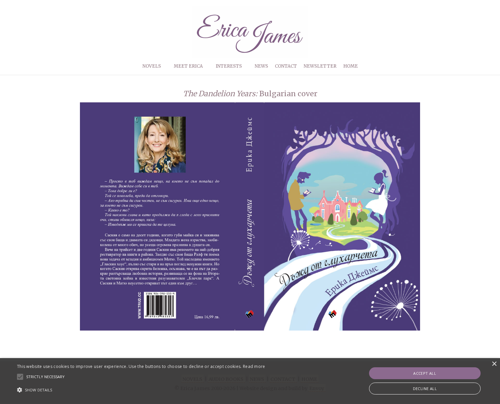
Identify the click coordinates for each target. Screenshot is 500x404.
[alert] (250, 381)
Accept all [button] (424, 373)
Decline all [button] (425, 388)
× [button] (494, 364)
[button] (141, 390)
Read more (254, 366)
